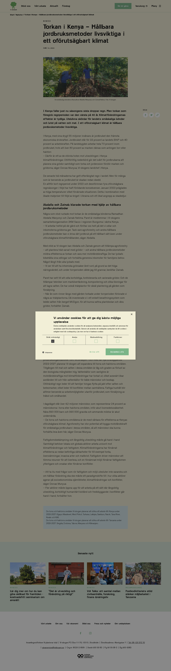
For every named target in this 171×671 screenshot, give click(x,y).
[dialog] (85, 335)
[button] (47, 352)
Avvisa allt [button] (94, 352)
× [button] (131, 314)
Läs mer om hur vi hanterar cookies (90, 332)
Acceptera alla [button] (117, 352)
